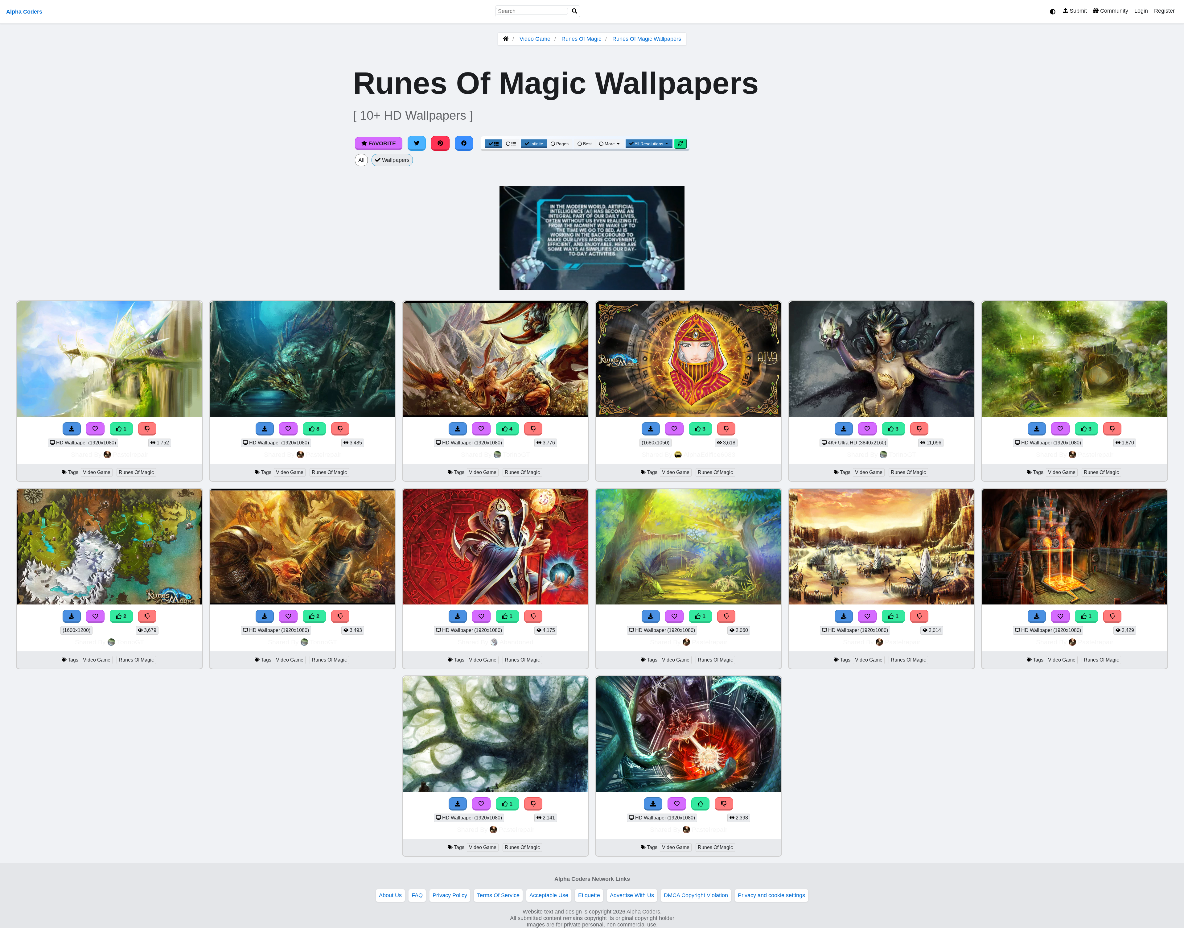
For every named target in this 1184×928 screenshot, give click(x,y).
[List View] (511, 143)
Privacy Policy (450, 895)
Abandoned (516, 641)
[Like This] (700, 803)
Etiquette (589, 895)
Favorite (381, 143)
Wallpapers (394, 160)
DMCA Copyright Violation (696, 895)
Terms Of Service (498, 895)
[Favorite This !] (95, 428)
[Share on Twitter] (417, 143)
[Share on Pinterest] (440, 143)
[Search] (574, 11)
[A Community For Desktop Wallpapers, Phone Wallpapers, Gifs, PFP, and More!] (505, 39)
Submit (1077, 11)
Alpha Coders (24, 12)
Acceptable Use (548, 895)
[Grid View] (493, 143)
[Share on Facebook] (464, 143)
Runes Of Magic (581, 39)
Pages (562, 143)
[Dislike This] (147, 428)
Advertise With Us (632, 895)
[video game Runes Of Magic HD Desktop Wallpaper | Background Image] (109, 415)
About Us (390, 895)
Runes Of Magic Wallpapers (646, 39)
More (609, 143)
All (361, 160)
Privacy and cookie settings (771, 895)
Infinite (536, 143)
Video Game (535, 39)
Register (1164, 11)
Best (587, 143)
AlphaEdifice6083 (709, 454)
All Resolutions (649, 143)
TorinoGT (516, 454)
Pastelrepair (130, 454)
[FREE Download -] (72, 428)
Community (1113, 11)
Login (1141, 11)
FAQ (417, 895)
